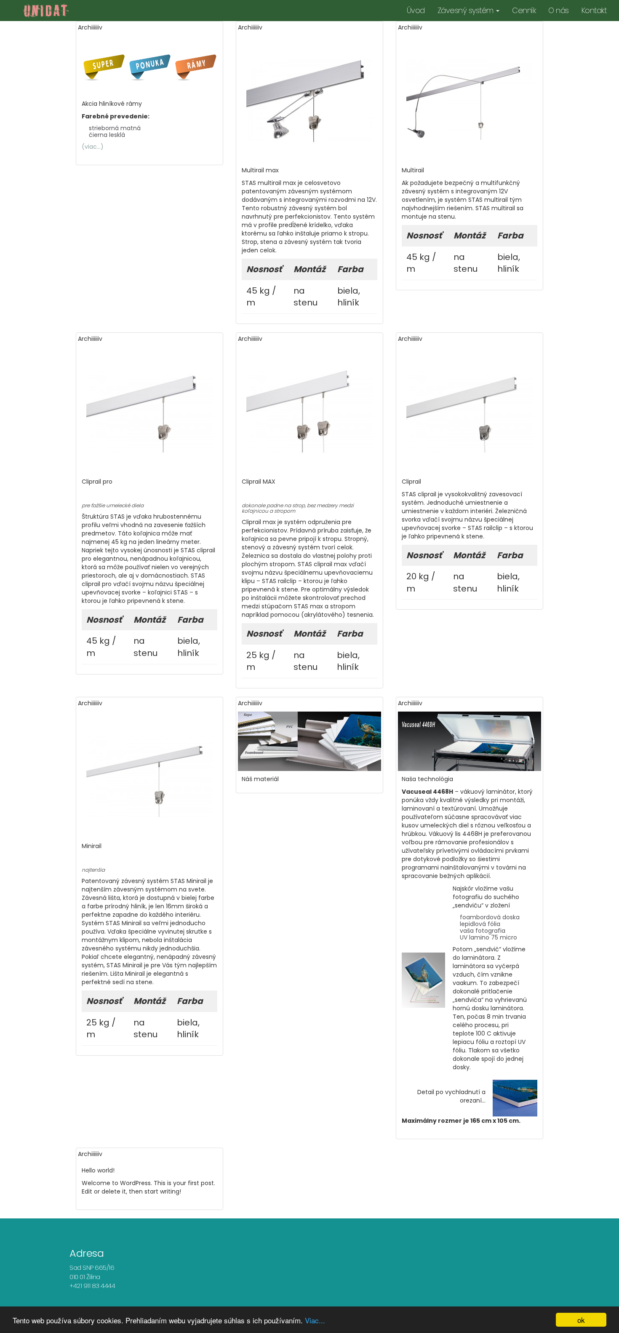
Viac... (315, 1320)
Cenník (524, 10)
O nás (558, 10)
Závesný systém (467, 10)
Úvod (416, 10)
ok (581, 1319)
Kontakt (594, 10)
